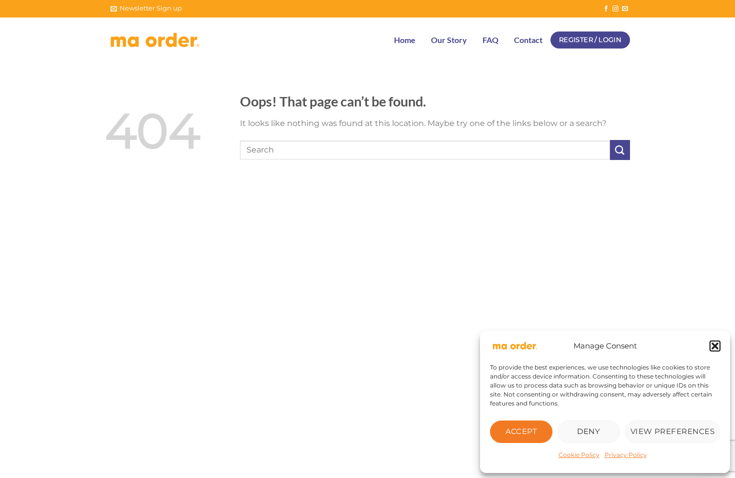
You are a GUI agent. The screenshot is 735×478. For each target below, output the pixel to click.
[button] (715, 346)
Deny (588, 431)
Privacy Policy (625, 454)
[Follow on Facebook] (606, 9)
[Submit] (620, 150)
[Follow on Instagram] (615, 9)
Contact (528, 39)
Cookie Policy (579, 454)
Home (405, 39)
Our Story (449, 39)
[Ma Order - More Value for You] (155, 40)
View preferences (672, 431)
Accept (522, 431)
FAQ (490, 39)
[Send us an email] (625, 9)
